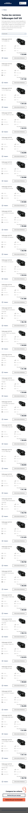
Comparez (6, 58)
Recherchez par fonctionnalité (14, 799)
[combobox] (22, 3)
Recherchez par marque (14, 795)
